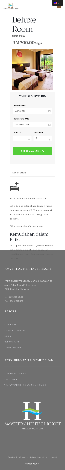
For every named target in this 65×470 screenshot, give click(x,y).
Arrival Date (20, 105)
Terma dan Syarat (14, 347)
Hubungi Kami (11, 342)
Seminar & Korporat (15, 374)
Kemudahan (10, 379)
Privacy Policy (32, 464)
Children (38, 132)
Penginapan (10, 325)
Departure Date (21, 119)
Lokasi (8, 336)
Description (19, 172)
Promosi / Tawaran (14, 330)
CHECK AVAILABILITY (32, 151)
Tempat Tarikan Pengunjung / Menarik (25, 385)
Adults (17, 132)
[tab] (19, 172)
